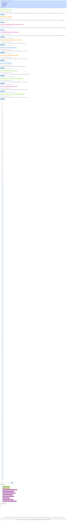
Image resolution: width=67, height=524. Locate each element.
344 (2, 382)
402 (2, 429)
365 (2, 399)
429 (2, 451)
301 (2, 347)
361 (2, 396)
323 (2, 365)
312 (2, 356)
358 (2, 393)
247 (2, 303)
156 (2, 229)
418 (2, 442)
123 (2, 202)
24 (2, 121)
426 (2, 449)
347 (2, 384)
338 (2, 377)
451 (2, 469)
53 (2, 145)
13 (2, 112)
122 (2, 201)
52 (2, 144)
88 (2, 173)
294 (2, 341)
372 (2, 405)
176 (2, 245)
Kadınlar (10, 49)
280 (2, 330)
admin (3, 11)
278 (2, 328)
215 (2, 277)
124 (2, 203)
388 (2, 418)
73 (2, 161)
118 (2, 198)
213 (2, 275)
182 (2, 250)
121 (2, 200)
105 (2, 187)
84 (2, 170)
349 (2, 386)
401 (2, 428)
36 (2, 131)
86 (2, 172)
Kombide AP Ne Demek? (6, 16)
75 (2, 163)
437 (2, 458)
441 (2, 461)
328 (2, 369)
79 (2, 166)
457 (2, 474)
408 (2, 434)
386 (2, 416)
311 (2, 355)
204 (2, 268)
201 (2, 265)
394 (2, 423)
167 (2, 238)
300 (2, 346)
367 (2, 401)
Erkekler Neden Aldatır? (6, 63)
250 (2, 305)
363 (2, 397)
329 (2, 370)
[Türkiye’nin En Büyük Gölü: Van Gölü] (6, 53)
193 (2, 259)
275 (2, 326)
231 (2, 290)
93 (2, 177)
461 (2, 477)
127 (2, 205)
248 (2, 304)
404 (2, 431)
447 (2, 466)
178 (2, 247)
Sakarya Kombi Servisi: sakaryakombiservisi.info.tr (12, 94)
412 (2, 437)
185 (2, 252)
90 (2, 175)
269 (2, 321)
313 (2, 357)
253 (2, 308)
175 (2, 244)
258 (2, 312)
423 (2, 446)
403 (2, 430)
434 (2, 455)
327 (2, 368)
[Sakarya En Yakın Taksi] (6, 486)
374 (2, 406)
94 (2, 178)
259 (2, 313)
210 (2, 273)
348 (2, 385)
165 (2, 236)
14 (2, 113)
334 (2, 374)
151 (2, 225)
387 (2, 417)
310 (2, 354)
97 (2, 181)
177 (2, 246)
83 (2, 169)
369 (2, 402)
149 (2, 223)
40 (2, 134)
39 (2, 133)
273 (2, 324)
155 (2, 228)
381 (2, 412)
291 (2, 339)
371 (2, 404)
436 (2, 457)
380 (2, 411)
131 (2, 208)
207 (2, 270)
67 (2, 156)
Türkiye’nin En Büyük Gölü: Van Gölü (9, 55)
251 (2, 306)
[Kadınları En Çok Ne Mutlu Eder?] (5, 45)
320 (2, 362)
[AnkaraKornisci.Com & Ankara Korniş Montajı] (7, 76)
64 (2, 154)
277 (2, 327)
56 (2, 147)
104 (2, 186)
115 (2, 195)
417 (2, 441)
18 (2, 116)
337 (2, 376)
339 (2, 378)
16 (2, 115)
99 (2, 182)
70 (2, 159)
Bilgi (9, 18)
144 (2, 219)
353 (2, 389)
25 (2, 122)
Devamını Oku (2, 14)
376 (2, 408)
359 (2, 394)
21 (2, 119)
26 (2, 123)
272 (2, 323)
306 (2, 351)
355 (2, 391)
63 (2, 153)
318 (2, 361)
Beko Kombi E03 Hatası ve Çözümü (8, 70)
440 (2, 460)
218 (2, 279)
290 (2, 338)
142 (2, 217)
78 (2, 165)
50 (2, 142)
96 (2, 180)
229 (2, 288)
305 (2, 350)
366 (2, 400)
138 (2, 214)
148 (2, 222)
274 (2, 325)
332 (2, 372)
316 (2, 359)
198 (2, 263)
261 (2, 314)
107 (2, 189)
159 (2, 231)
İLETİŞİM (4, 6)
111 (2, 192)
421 (2, 445)
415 (2, 440)
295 (2, 342)
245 (2, 301)
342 (2, 380)
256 (2, 310)
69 (2, 158)
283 (2, 332)
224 (2, 284)
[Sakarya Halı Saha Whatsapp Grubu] (6, 84)
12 (2, 111)
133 (2, 210)
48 (2, 141)
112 (2, 193)
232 (2, 291)
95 (2, 179)
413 (2, 438)
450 (2, 468)
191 (2, 257)
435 (2, 456)
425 (2, 448)
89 (2, 174)
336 (2, 375)
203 (2, 267)
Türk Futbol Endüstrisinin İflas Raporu (9, 32)
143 (2, 218)
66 (2, 155)
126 (2, 204)
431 (2, 453)
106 (2, 188)
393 (2, 422)
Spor (9, 26)
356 (2, 392)
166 (2, 237)
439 (2, 459)
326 (2, 367)
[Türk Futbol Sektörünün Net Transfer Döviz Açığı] (9, 489)
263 (2, 316)
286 (2, 335)
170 (2, 240)
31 (2, 127)
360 (2, 395)
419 (2, 443)
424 (2, 447)
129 (2, 207)
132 (2, 209)
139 (2, 215)
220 (2, 281)
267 (2, 319)
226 (2, 286)
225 (2, 285)
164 (2, 235)
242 (2, 299)
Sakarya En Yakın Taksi (6, 9)
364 (2, 398)
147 (2, 221)
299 (2, 345)
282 (2, 331)
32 (2, 128)
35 (2, 130)
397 (2, 425)
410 (2, 436)
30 (2, 126)
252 (2, 307)
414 (2, 439)
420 (2, 444)
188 (2, 255)
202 (2, 266)
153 (2, 226)
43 (2, 137)
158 (2, 230)
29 (2, 125)
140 (2, 216)
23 (2, 120)
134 (2, 211)
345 (2, 383)
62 (2, 152)
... (2, 479)
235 (2, 293)
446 (2, 465)
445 (2, 464)
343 (2, 381)
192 (2, 258)
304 (2, 349)
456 (2, 473)
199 (2, 264)
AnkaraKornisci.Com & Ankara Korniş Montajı (11, 78)
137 (2, 213)
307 (2, 352)
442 (2, 462)
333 (2, 373)
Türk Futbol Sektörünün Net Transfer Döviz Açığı (12, 24)
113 (2, 194)
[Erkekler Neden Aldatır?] (6, 497)
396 (2, 424)
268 (2, 320)
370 (2, 403)
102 (2, 185)
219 (2, 280)
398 (2, 426)
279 (2, 329)
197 (2, 262)
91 (2, 176)
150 (2, 224)
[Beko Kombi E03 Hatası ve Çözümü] (6, 68)
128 (2, 206)
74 (2, 162)
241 (2, 298)
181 (2, 249)
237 (2, 295)
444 (2, 463)
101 (2, 184)
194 (2, 260)
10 (2, 110)
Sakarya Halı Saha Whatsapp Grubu (9, 86)
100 (2, 183)
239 (2, 296)
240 (2, 297)
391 (2, 420)
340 (2, 379)
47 (2, 140)
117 (2, 197)
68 (2, 157)
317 (2, 360)
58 (2, 149)
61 (2, 151)
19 (2, 117)
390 (2, 419)
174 (2, 243)
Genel (10, 11)
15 (2, 114)
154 (2, 227)
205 (2, 269)
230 (2, 289)
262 (2, 315)
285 (2, 334)
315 (2, 358)
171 (2, 241)
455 (2, 472)
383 (2, 414)
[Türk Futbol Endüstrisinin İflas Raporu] (8, 491)
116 (2, 196)
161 (2, 233)
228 (2, 287)
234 (2, 292)
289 (2, 337)
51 (2, 143)
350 (2, 387)
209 (2, 272)
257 (2, 311)
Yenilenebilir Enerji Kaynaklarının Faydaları (11, 39)
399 (2, 427)
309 (2, 353)
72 (2, 160)
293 (2, 340)
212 (2, 274)
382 (2, 413)
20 (2, 118)
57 (2, 148)
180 (2, 248)
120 (2, 199)
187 (2, 254)
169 (2, 239)
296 (2, 343)
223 (2, 283)
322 (2, 364)
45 (2, 138)
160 (2, 232)
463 (2, 480)
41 (2, 135)
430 (2, 452)
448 (2, 467)
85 (2, 171)
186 (2, 253)
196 (2, 261)
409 (2, 435)
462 (2, 478)
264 (2, 317)
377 (2, 409)
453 (2, 471)
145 (2, 220)
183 (2, 251)
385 (2, 415)
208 (2, 271)
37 (2, 132)
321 (2, 363)
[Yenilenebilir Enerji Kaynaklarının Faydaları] (7, 37)
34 (2, 129)
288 (2, 336)
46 (2, 139)
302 (2, 348)
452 (2, 470)
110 (2, 191)
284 (2, 333)
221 (2, 282)
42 (2, 136)
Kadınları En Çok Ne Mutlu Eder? (8, 47)
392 (2, 421)
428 (2, 450)
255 (2, 309)
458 (2, 475)
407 (2, 433)
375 (2, 407)
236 (2, 294)
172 (2, 242)
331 (2, 371)
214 (2, 276)
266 (2, 318)
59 (2, 150)
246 (2, 302)
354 (2, 390)
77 (2, 164)
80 (2, 167)
